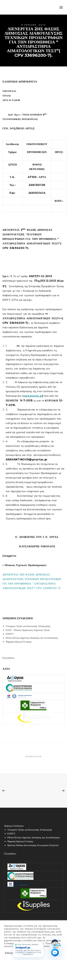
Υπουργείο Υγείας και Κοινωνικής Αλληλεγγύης (28, 626)
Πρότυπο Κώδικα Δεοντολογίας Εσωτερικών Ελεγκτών (33, 845)
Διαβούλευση (33, 756)
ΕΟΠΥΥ (10, 633)
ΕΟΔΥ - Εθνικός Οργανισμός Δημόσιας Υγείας (28, 630)
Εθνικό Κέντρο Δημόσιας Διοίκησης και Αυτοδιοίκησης (32, 637)
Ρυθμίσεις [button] (10, 952)
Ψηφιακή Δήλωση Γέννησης (19, 641)
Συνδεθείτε (9, 657)
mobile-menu (61, 7)
